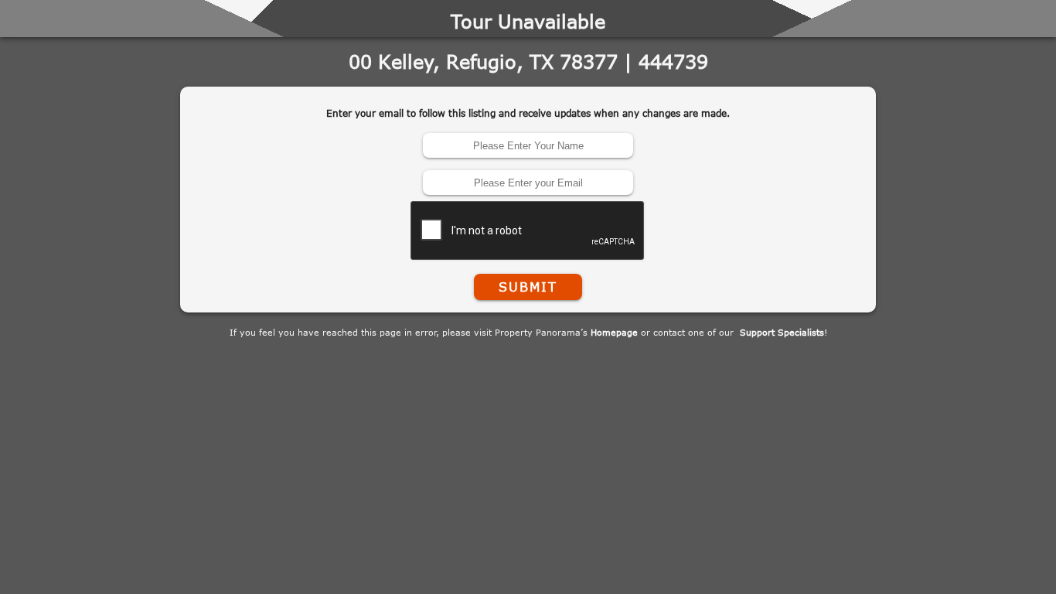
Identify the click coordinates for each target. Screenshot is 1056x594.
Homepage (614, 332)
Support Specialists (782, 332)
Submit (528, 287)
